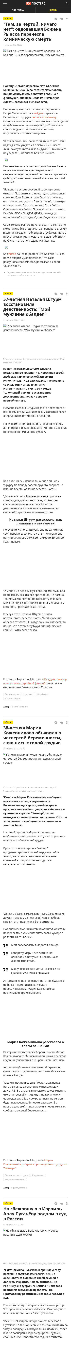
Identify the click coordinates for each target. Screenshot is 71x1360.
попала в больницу (44, 117)
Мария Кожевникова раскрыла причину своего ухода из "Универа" (35, 1164)
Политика (18, 10)
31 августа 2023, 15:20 (14, 320)
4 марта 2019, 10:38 (12, 44)
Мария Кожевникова (15, 1179)
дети (25, 1175)
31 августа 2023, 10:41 (14, 1224)
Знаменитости (12, 694)
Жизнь (53, 10)
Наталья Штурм (12, 698)
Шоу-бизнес (43, 694)
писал (12, 254)
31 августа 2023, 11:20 (14, 748)
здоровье (28, 694)
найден (38, 113)
